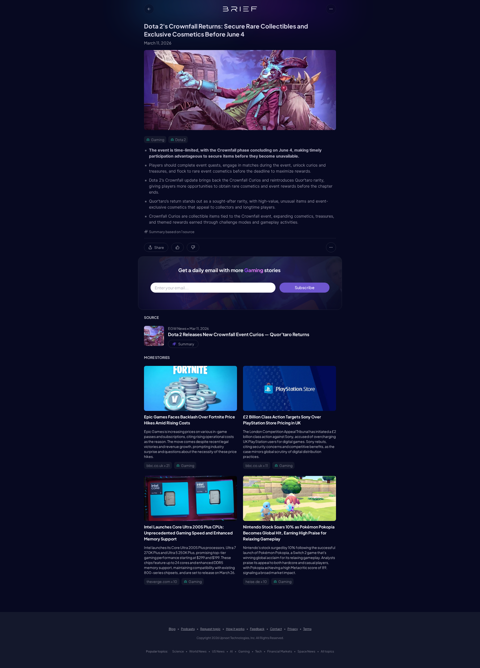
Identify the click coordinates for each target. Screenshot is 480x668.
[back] (149, 9)
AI (231, 651)
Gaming (244, 651)
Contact (276, 629)
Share (159, 247)
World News (197, 651)
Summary (186, 344)
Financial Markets (279, 651)
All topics (327, 651)
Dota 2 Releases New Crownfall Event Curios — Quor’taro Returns (238, 334)
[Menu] (331, 9)
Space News (306, 651)
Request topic (210, 629)
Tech (258, 651)
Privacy (293, 629)
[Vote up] (177, 247)
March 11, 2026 (158, 43)
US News (218, 651)
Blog (172, 629)
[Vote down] (193, 247)
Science (178, 651)
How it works (235, 629)
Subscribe (304, 287)
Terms (307, 629)
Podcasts (188, 629)
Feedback (257, 629)
